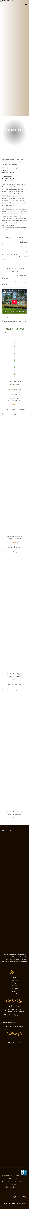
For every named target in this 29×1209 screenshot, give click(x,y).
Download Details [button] (7, 176)
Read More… (14, 404)
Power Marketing (20, 1203)
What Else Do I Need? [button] (8, 181)
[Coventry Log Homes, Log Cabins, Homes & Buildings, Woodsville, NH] (23, 1176)
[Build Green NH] (14, 1179)
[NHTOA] (9, 1187)
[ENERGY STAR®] (11, 1176)
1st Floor (7, 318)
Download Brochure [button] (8, 172)
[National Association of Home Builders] (14, 1184)
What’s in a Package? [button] (8, 178)
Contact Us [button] (5, 170)
